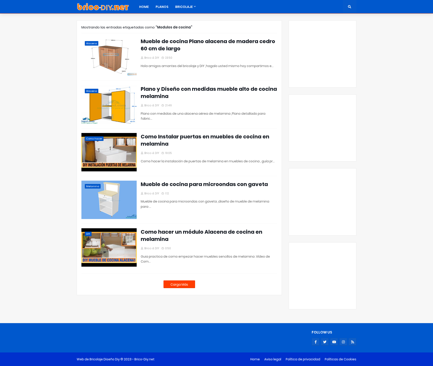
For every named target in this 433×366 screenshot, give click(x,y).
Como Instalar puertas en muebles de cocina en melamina (205, 140)
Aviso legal (272, 359)
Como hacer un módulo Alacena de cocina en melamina (201, 235)
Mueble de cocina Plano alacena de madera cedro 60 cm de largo (208, 45)
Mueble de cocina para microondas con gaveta (204, 184)
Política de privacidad (303, 359)
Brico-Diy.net (144, 359)
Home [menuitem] (144, 7)
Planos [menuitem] (162, 7)
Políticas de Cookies (340, 359)
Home (255, 359)
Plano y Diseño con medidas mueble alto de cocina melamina (209, 92)
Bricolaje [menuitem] (184, 7)
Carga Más (179, 284)
